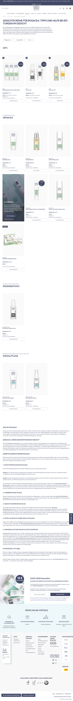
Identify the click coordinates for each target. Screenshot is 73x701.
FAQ (27, 650)
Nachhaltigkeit (41, 654)
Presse (39, 648)
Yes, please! (34, 4)
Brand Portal (41, 652)
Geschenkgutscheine (30, 652)
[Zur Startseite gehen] (36, 8)
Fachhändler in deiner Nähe (12, 695)
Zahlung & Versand (30, 642)
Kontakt (27, 641)
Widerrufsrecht (29, 646)
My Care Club (17, 642)
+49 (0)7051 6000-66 (58, 559)
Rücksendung (29, 644)
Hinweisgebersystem (30, 648)
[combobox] (14, 8)
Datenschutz (60, 694)
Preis (30, 40)
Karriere (40, 650)
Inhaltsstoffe (19, 40)
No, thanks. (39, 4)
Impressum (68, 694)
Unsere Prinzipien (42, 642)
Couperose (17, 27)
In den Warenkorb (13, 100)
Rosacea (9, 27)
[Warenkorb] (67, 8)
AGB (53, 694)
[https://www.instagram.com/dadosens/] (56, 660)
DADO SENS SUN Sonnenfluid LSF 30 (25, 538)
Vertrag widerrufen (28, 695)
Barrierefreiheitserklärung (62, 696)
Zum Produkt (60, 100)
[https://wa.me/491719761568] (56, 663)
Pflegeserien (7, 40)
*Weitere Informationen (9, 219)
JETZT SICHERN (10, 216)
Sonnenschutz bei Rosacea (42, 536)
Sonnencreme (6, 533)
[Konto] (60, 8)
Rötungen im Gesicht (12, 443)
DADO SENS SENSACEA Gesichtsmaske (31, 523)
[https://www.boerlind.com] (53, 660)
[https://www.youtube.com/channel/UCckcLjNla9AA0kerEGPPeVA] (53, 663)
